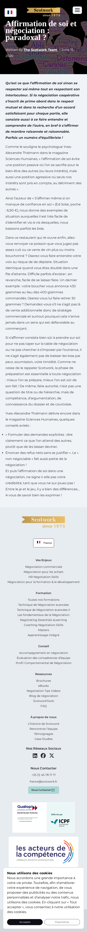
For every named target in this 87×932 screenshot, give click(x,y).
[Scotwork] (43, 522)
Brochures (43, 681)
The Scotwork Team (41, 50)
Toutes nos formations (43, 600)
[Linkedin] (35, 756)
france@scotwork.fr (43, 781)
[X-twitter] (51, 756)
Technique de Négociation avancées (43, 605)
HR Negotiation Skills (44, 577)
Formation (43, 593)
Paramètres (62, 922)
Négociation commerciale (43, 567)
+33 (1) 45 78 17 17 (44, 775)
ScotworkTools (43, 701)
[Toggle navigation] (77, 10)
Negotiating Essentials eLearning (43, 620)
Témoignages (43, 734)
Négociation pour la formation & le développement (43, 582)
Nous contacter (41, 789)
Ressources (43, 674)
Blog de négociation (43, 696)
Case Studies (44, 739)
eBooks (43, 686)
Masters (43, 630)
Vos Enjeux (44, 560)
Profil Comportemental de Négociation (43, 663)
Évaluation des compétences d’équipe (43, 658)
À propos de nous (43, 717)
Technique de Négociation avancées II (43, 610)
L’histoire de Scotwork (43, 724)
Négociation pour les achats (43, 572)
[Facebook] (43, 756)
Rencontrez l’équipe (43, 729)
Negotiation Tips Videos (43, 691)
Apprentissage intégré (43, 635)
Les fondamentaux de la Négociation (43, 615)
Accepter (25, 922)
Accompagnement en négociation (43, 653)
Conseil (43, 646)
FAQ (43, 706)
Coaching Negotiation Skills (43, 625)
